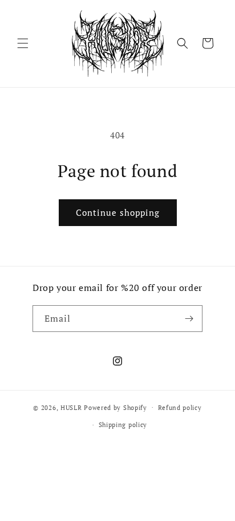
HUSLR (72, 407)
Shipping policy (123, 425)
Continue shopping (118, 212)
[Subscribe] (189, 318)
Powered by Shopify (115, 407)
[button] (22, 43)
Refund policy (180, 408)
